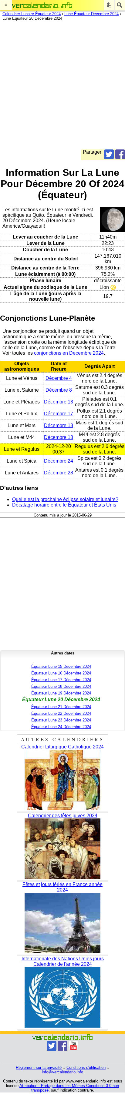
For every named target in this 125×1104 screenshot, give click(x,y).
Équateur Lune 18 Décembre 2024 (61, 686)
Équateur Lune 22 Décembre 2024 (61, 713)
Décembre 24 (58, 460)
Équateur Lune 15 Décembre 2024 (61, 666)
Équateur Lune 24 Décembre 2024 (61, 726)
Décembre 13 (58, 401)
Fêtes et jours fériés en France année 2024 (62, 887)
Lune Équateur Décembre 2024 (91, 14)
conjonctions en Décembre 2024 (69, 353)
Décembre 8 (59, 390)
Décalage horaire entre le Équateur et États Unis (64, 504)
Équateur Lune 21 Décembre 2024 (61, 706)
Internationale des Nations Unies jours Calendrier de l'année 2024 (63, 961)
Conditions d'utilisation (86, 1067)
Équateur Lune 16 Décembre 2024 (61, 673)
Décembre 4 (59, 378)
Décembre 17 (58, 413)
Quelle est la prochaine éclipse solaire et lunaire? (65, 499)
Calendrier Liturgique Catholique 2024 (62, 746)
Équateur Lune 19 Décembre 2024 (61, 693)
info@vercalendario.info (62, 1072)
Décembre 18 (58, 425)
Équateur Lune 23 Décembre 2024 (61, 720)
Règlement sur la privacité (39, 1067)
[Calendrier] (42, 5)
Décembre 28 (58, 472)
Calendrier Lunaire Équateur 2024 (31, 14)
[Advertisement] (62, 87)
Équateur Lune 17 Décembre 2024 (61, 679)
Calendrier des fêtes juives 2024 (62, 815)
